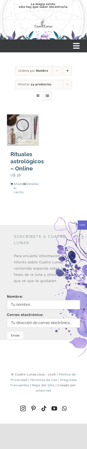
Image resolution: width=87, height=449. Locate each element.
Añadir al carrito (18, 188)
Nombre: (15, 296)
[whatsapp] (64, 408)
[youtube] (54, 408)
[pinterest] (33, 408)
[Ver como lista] (47, 95)
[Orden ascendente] (67, 71)
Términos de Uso (44, 380)
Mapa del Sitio (43, 385)
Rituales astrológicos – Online (27, 161)
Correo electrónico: (25, 315)
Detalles (30, 184)
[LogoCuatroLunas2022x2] (43, 21)
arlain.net (43, 390)
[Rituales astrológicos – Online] (23, 130)
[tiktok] (44, 408)
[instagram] (23, 408)
